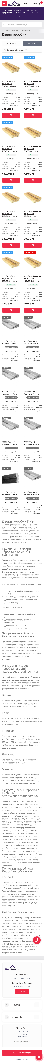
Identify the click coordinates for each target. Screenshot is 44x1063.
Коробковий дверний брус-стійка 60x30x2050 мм (32, 213)
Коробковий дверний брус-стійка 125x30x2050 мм (10, 213)
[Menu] (4, 3)
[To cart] (11, 115)
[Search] (4, 24)
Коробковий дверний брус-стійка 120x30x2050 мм (10, 148)
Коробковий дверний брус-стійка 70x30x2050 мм (32, 148)
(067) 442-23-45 (30, 3)
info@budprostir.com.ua (22, 1042)
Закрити (22, 17)
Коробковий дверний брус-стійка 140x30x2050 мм (10, 278)
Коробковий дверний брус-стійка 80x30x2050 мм (10, 83)
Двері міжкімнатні (12, 30)
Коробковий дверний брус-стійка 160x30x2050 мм (32, 278)
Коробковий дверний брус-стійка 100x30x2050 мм (32, 83)
